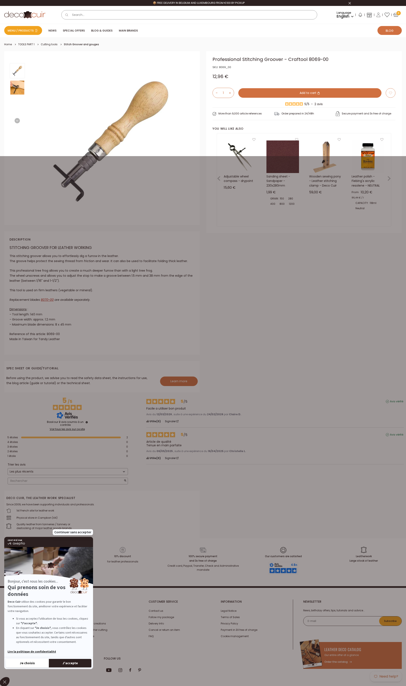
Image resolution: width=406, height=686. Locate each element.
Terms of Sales (230, 617)
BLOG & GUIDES (101, 31)
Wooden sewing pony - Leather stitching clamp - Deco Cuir (325, 181)
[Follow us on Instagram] (120, 670)
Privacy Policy (229, 623)
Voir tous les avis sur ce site (67, 429)
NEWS (52, 31)
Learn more (178, 381)
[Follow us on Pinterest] (139, 670)
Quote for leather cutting (91, 630)
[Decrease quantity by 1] (215, 93)
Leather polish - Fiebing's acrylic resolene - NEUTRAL (366, 181)
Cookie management (235, 636)
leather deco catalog (342, 649)
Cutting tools (49, 44)
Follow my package (161, 617)
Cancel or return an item (164, 630)
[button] (360, 15)
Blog (390, 31)
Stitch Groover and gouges (81, 44)
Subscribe (390, 621)
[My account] (378, 14)
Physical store (85, 636)
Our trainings (84, 611)
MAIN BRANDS (128, 31)
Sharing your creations (91, 623)
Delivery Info (156, 623)
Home (8, 44)
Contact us (156, 611)
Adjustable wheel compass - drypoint (238, 178)
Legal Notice (228, 611)
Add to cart (308, 93)
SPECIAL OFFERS (74, 31)
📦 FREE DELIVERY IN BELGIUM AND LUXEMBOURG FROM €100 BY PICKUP (199, 3)
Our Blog (81, 617)
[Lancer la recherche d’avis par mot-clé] (125, 481)
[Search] (67, 14)
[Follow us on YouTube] (109, 670)
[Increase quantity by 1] (231, 93)
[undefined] (86, 422)
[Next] (17, 120)
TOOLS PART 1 (26, 44)
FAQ (151, 636)
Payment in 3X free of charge (239, 630)
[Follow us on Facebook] (130, 670)
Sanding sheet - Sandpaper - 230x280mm (278, 181)
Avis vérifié (396, 401)
